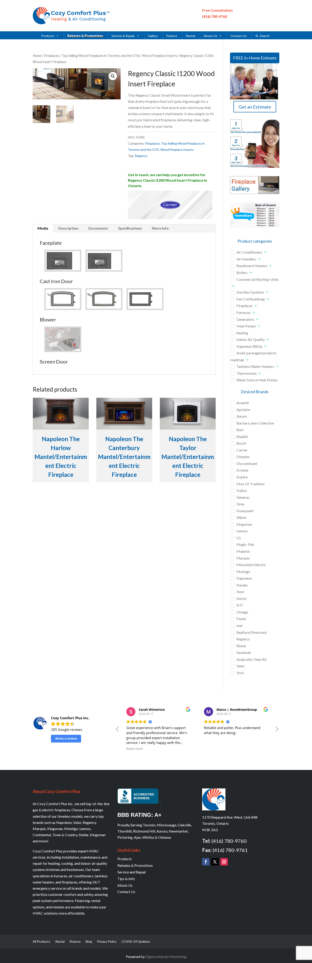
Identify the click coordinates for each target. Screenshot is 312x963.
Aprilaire (243, 409)
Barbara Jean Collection (255, 423)
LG (238, 538)
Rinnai (241, 646)
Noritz (241, 598)
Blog (89, 941)
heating (242, 333)
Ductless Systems (250, 292)
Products (47, 36)
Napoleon (244, 578)
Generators (245, 319)
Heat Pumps (246, 326)
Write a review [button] (66, 738)
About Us (210, 36)
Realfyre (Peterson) (251, 632)
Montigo (243, 571)
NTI (239, 605)
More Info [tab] (160, 228)
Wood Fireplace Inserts (159, 55)
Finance (171, 36)
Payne (241, 618)
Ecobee (242, 470)
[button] (113, 76)
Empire (242, 477)
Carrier (242, 450)
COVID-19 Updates (136, 941)
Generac (243, 497)
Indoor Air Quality (250, 339)
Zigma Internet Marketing (165, 956)
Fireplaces (51, 55)
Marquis (243, 558)
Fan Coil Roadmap (250, 299)
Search (265, 36)
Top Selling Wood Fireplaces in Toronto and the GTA (101, 55)
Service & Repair (123, 36)
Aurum (241, 416)
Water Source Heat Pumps (257, 380)
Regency (141, 156)
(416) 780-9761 (230, 850)
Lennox (242, 531)
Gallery (153, 36)
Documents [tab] (98, 228)
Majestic (243, 551)
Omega (242, 612)
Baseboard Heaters (251, 265)
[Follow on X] (215, 861)
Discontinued (246, 463)
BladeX (242, 436)
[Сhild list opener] (265, 252)
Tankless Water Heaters (255, 366)
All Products (41, 941)
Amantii (242, 403)
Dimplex (243, 456)
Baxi (239, 429)
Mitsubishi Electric (251, 564)
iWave (241, 517)
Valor (240, 666)
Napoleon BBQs (249, 346)
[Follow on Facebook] (205, 861)
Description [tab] (68, 228)
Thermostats (246, 373)
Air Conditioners (249, 252)
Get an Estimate (254, 106)
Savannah (243, 652)
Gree (240, 504)
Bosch (241, 443)
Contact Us (238, 36)
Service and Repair (131, 872)
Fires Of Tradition (250, 484)
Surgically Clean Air (251, 659)
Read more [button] (134, 749)
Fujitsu (241, 490)
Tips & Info (126, 878)
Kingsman (244, 524)
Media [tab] (42, 228)
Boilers (242, 272)
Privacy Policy (106, 941)
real (239, 625)
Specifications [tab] (130, 228)
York (240, 673)
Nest (240, 591)
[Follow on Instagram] (224, 861)
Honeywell (244, 511)
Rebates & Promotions (85, 36)
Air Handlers (246, 259)
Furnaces (243, 312)
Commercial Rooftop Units (257, 279)
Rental (190, 36)
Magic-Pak (245, 544)
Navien (242, 585)
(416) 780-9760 (214, 16)
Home (37, 55)
